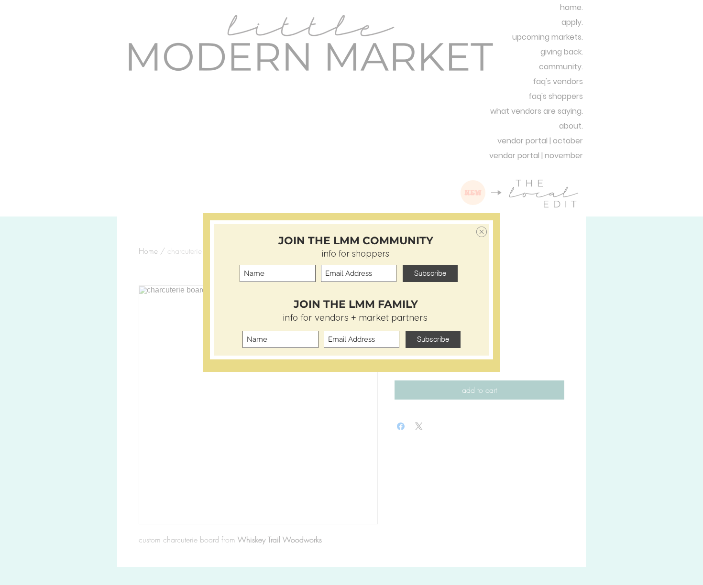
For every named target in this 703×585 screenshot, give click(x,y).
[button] (481, 232)
